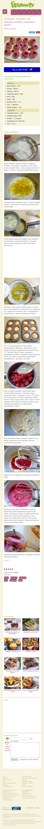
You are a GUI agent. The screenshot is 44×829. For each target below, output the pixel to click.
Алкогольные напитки (9, 790)
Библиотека (25, 791)
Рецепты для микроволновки (11, 795)
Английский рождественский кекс (31, 670)
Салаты (5, 776)
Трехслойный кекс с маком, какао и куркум (12, 690)
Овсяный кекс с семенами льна (30, 632)
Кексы (6, 578)
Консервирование (8, 786)
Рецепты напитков (27, 786)
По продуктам (7, 798)
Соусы (24, 784)
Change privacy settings (32, 807)
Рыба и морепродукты (9, 783)
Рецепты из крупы (27, 781)
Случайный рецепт (8, 800)
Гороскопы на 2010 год (28, 796)
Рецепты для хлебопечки (10, 793)
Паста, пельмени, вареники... (30, 778)
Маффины (23, 578)
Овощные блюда (26, 776)
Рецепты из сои (7, 791)
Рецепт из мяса (7, 780)
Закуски (5, 784)
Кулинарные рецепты (9, 18)
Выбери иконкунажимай (7, 747)
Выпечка (5, 778)
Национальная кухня (8, 796)
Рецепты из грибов (27, 783)
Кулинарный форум (27, 790)
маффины (13, 580)
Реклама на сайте (27, 795)
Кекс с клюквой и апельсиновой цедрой (30, 690)
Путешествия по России (29, 798)
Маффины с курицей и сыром (13, 651)
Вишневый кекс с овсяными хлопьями (12, 671)
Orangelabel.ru (7, 809)
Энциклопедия (26, 793)
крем (20, 580)
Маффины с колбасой (31, 651)
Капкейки (14, 578)
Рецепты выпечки (20, 18)
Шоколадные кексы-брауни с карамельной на (12, 632)
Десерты (24, 780)
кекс (6, 580)
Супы (4, 781)
